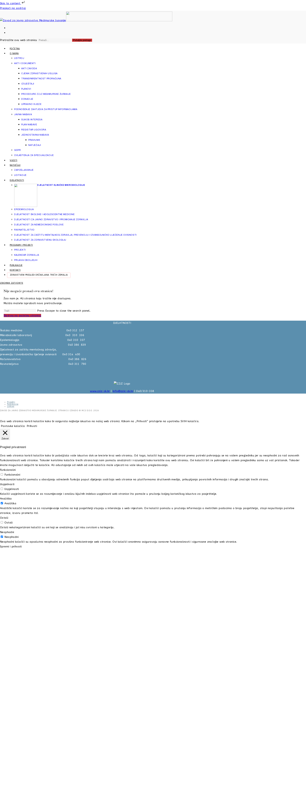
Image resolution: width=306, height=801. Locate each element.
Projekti (11, 402)
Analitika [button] (6, 498)
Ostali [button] (4, 517)
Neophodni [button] (7, 532)
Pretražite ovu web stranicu (19, 40)
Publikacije (12, 404)
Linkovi (10, 406)
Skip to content (10, 3)
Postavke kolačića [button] (13, 426)
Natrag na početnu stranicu (22, 315)
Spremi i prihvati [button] (11, 546)
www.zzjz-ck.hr (100, 391)
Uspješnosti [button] (7, 484)
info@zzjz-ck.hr (123, 391)
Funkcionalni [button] (8, 469)
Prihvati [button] (32, 426)
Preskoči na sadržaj (13, 8)
